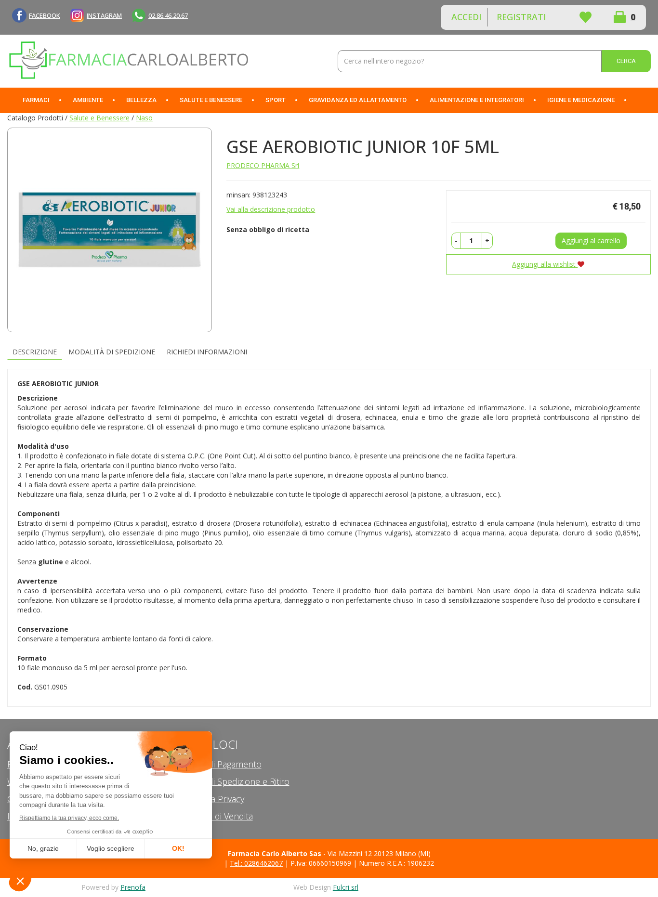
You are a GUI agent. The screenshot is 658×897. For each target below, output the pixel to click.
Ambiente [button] (88, 100)
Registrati (521, 17)
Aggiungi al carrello (591, 240)
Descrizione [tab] (35, 351)
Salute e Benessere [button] (211, 100)
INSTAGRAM (104, 15)
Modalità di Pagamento (217, 764)
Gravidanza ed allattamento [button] (358, 100)
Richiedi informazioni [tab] (207, 351)
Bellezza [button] (141, 100)
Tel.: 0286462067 (256, 863)
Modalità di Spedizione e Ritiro (231, 781)
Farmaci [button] (36, 100)
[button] (456, 241)
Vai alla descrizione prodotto (270, 209)
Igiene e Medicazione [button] (581, 100)
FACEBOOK (44, 15)
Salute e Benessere (99, 117)
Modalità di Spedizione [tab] (111, 351)
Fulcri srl (345, 887)
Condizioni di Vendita (212, 816)
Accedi (466, 17)
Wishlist (585, 17)
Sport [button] (275, 100)
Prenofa (132, 887)
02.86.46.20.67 (168, 15)
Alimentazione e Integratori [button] (477, 100)
